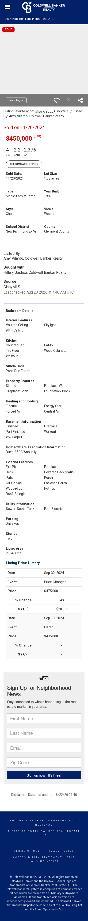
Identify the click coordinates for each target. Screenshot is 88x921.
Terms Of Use (27, 851)
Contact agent (16, 100)
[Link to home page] (44, 7)
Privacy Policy (59, 851)
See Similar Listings (24, 164)
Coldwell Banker (27, 820)
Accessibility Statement (37, 857)
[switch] (57, 100)
